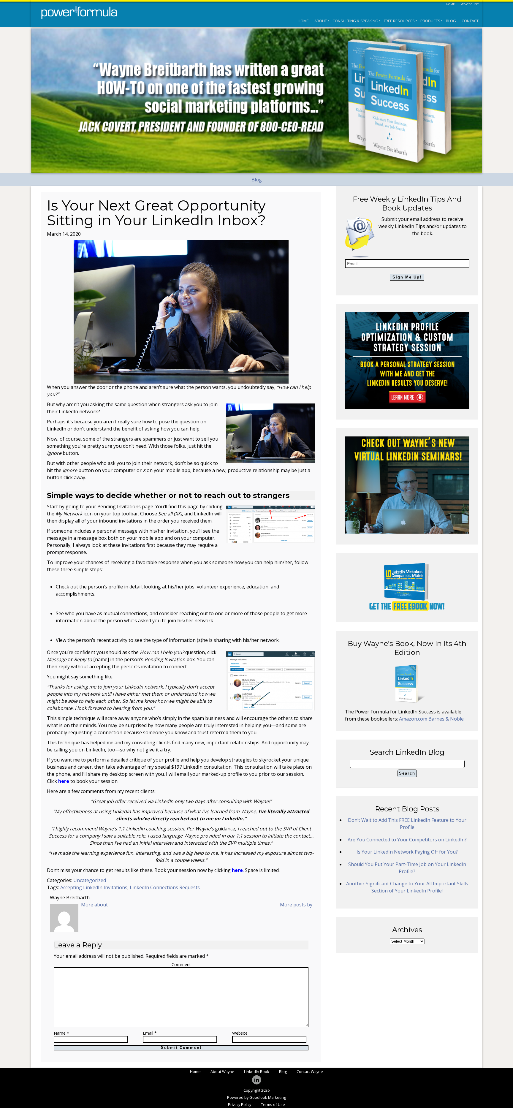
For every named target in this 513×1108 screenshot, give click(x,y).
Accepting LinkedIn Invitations (93, 887)
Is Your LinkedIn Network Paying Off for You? (407, 852)
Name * (61, 1033)
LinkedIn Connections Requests (165, 887)
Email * (150, 1033)
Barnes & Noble (446, 719)
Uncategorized (89, 880)
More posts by (296, 904)
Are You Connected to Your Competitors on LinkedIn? (407, 839)
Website (240, 1033)
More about (94, 904)
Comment (181, 964)
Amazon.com (413, 719)
